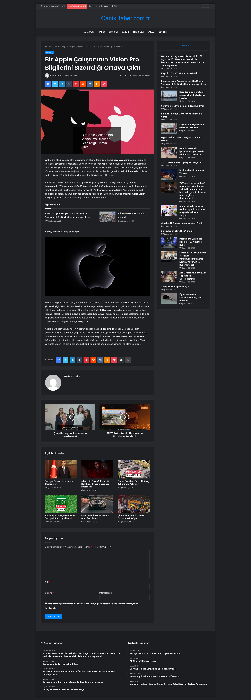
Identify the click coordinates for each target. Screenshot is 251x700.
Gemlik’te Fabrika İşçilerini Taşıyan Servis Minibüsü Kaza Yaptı (191, 151)
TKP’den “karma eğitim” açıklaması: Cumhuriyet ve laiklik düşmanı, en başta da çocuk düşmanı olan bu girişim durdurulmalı (192, 191)
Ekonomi (113, 32)
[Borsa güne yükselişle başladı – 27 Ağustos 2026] (169, 242)
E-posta (49, 593)
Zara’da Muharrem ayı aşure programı (181, 162)
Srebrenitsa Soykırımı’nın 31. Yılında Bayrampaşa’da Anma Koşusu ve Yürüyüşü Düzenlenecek (192, 258)
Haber (101, 32)
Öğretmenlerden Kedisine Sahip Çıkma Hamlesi (190, 297)
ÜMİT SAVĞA (55, 76)
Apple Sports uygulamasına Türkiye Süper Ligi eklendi (60, 517)
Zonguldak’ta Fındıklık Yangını (177, 231)
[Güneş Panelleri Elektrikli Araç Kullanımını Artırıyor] (134, 469)
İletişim (162, 32)
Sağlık (125, 32)
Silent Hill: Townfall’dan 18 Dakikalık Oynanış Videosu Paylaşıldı (95, 484)
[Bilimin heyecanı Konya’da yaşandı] (107, 217)
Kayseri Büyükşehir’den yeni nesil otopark (191, 126)
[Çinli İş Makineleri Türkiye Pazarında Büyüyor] (134, 504)
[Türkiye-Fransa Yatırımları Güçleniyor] (61, 469)
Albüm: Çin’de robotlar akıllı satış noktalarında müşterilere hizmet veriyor (192, 211)
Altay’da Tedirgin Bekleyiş (175, 286)
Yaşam (151, 32)
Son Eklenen (183, 45)
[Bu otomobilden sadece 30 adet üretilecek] (97, 504)
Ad (47, 582)
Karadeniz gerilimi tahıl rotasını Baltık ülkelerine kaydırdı (192, 95)
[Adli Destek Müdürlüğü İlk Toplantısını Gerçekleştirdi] (169, 276)
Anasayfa (89, 32)
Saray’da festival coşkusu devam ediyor (182, 105)
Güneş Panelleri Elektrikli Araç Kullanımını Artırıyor (133, 482)
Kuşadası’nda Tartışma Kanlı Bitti (103, 6)
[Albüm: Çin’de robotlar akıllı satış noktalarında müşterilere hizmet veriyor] (169, 210)
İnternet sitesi (105, 593)
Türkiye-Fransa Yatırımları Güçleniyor (59, 482)
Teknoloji (138, 32)
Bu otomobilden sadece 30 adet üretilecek (95, 517)
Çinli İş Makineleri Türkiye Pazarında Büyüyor (131, 517)
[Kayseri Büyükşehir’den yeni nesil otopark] (169, 128)
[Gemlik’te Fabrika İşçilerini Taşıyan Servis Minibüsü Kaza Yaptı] (169, 152)
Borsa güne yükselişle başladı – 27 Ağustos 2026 (190, 241)
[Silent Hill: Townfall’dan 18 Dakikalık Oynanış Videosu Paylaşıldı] (97, 469)
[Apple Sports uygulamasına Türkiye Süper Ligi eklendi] (61, 504)
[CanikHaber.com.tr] (125, 18)
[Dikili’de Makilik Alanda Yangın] (169, 174)
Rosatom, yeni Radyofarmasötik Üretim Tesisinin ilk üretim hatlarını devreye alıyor (183, 83)
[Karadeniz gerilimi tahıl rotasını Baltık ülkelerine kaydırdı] (169, 96)
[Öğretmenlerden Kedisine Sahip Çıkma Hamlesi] (169, 298)
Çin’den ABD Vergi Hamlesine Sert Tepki (182, 223)
